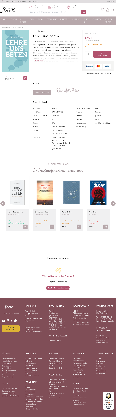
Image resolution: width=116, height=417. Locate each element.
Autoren (99, 359)
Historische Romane (9, 361)
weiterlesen (39, 60)
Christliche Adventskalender (79, 373)
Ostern (99, 368)
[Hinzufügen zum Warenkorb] (25, 227)
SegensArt (29, 365)
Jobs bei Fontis (55, 341)
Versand (7, 79)
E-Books (23, 20)
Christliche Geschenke (57, 379)
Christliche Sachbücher (34, 399)
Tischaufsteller (78, 370)
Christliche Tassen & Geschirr (56, 383)
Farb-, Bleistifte (31, 368)
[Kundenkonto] (107, 9)
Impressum (29, 321)
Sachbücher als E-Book (57, 368)
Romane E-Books (55, 361)
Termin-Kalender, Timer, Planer (79, 366)
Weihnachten (101, 371)
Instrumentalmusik (80, 398)
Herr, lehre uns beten (16, 212)
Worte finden (67, 212)
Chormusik (77, 395)
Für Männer (100, 363)
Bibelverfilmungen (9, 393)
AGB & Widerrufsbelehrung (80, 312)
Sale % (86, 20)
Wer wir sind (30, 311)
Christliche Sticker (32, 375)
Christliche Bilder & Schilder (56, 394)
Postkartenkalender (80, 363)
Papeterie (64, 19)
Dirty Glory (93, 212)
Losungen (76, 377)
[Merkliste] (102, 9)
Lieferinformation (102, 338)
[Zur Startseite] (8, 308)
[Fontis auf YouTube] (3, 321)
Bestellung (100, 335)
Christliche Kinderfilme (10, 396)
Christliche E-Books (56, 359)
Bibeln (14, 19)
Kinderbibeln (30, 392)
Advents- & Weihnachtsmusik (79, 401)
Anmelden (110, 1)
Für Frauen (100, 361)
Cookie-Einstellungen (81, 322)
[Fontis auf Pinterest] (15, 321)
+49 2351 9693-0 (21, 1)
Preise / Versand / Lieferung (79, 319)
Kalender (76, 19)
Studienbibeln (30, 389)
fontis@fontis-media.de (105, 321)
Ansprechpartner (31, 313)
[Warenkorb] (112, 9)
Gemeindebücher (32, 409)
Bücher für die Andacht (34, 402)
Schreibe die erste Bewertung (58, 288)
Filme (32, 19)
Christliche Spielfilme (10, 388)
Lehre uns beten (17, 27)
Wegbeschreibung (32, 316)
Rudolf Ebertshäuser (41, 214)
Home (3, 27)
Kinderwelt (100, 366)
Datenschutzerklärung (81, 315)
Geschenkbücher (55, 398)
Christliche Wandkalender (78, 360)
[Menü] (112, 393)
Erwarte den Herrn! (42, 212)
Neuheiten (96, 19)
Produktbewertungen (81, 325)
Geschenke (52, 19)
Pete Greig (92, 214)
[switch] (108, 407)
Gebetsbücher (30, 404)
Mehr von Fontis (109, 20)
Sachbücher (6, 363)
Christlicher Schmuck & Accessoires (58, 387)
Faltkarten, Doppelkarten (30, 362)
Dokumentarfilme (8, 391)
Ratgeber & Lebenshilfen (6, 367)
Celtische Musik (79, 405)
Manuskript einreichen (33, 318)
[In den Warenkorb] (25, 78)
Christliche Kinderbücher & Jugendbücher (8, 375)
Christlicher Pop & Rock (79, 392)
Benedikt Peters (69, 90)
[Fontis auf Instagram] (8, 321)
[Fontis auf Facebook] (11, 321)
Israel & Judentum (9, 370)
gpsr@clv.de (56, 148)
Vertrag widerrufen (10, 328)
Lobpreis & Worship (80, 388)
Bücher (4, 19)
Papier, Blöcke (30, 373)
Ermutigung (100, 373)
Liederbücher (30, 406)
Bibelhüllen (29, 394)
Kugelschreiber (31, 370)
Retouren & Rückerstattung (102, 341)
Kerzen (51, 391)
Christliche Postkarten (33, 359)
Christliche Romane (9, 359)
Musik (40, 19)
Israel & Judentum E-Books (57, 364)
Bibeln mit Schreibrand (34, 397)
